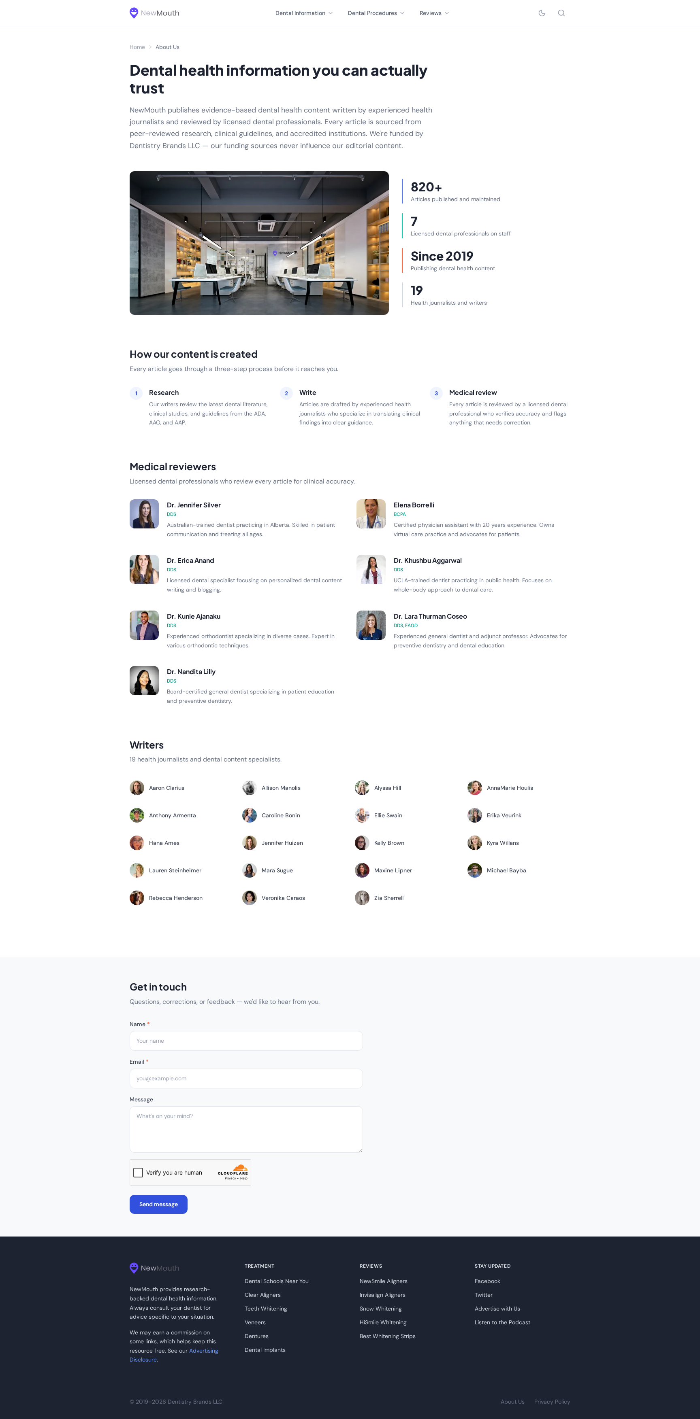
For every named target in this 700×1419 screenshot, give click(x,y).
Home (137, 47)
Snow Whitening (381, 1308)
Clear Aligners (263, 1294)
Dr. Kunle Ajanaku (193, 616)
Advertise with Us (497, 1308)
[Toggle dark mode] (542, 13)
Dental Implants (265, 1349)
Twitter (484, 1294)
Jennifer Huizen (282, 842)
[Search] (561, 13)
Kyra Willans (503, 842)
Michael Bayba (506, 870)
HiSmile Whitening (383, 1322)
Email (139, 1061)
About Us (513, 1401)
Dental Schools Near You (277, 1281)
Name (140, 1024)
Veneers (255, 1322)
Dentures (257, 1336)
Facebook (487, 1281)
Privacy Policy (552, 1401)
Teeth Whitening (266, 1308)
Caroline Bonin (281, 815)
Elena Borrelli (414, 505)
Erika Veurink (504, 815)
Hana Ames (164, 842)
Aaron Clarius (166, 787)
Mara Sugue (277, 870)
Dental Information (300, 13)
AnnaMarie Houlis (510, 787)
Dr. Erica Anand (190, 560)
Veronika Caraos (283, 897)
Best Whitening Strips (388, 1336)
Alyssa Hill (387, 787)
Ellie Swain (388, 815)
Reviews (431, 13)
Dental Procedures (372, 13)
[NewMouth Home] (154, 13)
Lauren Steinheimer (175, 870)
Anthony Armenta (172, 815)
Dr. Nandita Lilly (191, 671)
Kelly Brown (389, 842)
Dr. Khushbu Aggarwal (428, 560)
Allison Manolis (281, 787)
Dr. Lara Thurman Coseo (430, 616)
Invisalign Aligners (382, 1294)
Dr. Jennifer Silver (194, 505)
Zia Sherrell (388, 897)
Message (141, 1099)
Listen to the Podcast (502, 1322)
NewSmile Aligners (384, 1281)
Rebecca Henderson (176, 897)
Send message (158, 1204)
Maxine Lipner (393, 870)
